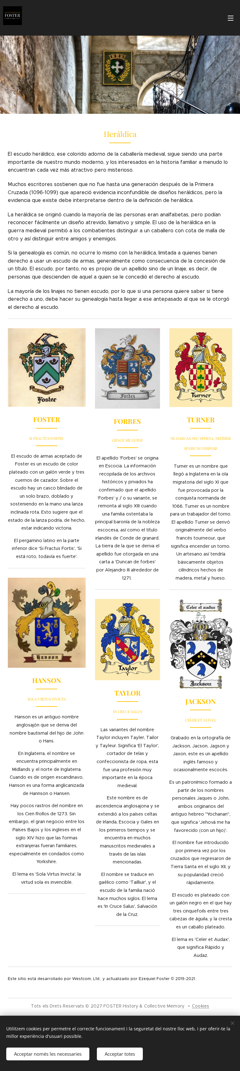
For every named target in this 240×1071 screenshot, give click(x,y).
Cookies (200, 1006)
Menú (230, 18)
